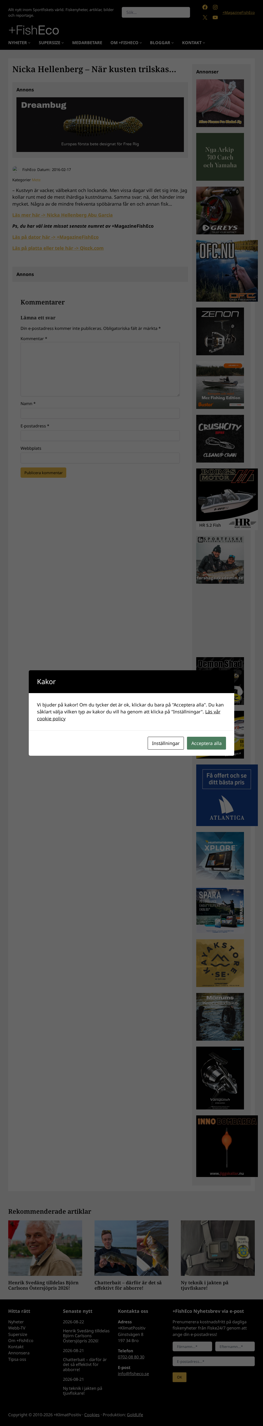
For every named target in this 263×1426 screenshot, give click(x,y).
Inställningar (166, 743)
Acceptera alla (206, 743)
